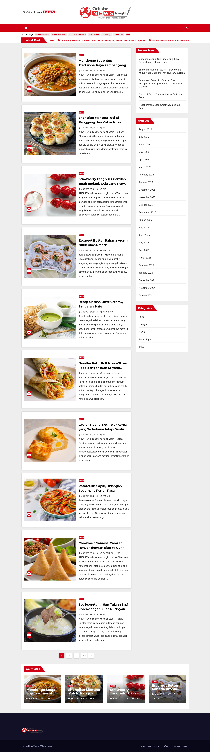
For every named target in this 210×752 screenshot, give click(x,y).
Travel (142, 347)
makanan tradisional (77, 35)
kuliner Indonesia (42, 35)
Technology (145, 339)
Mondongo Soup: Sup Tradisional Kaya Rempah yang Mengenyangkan (102, 65)
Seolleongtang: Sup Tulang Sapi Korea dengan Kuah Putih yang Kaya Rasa (103, 609)
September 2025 (147, 212)
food (128, 35)
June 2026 (144, 144)
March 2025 (145, 258)
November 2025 (147, 197)
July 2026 (144, 137)
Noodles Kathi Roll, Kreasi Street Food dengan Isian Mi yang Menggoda (103, 367)
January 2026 (146, 182)
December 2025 (147, 190)
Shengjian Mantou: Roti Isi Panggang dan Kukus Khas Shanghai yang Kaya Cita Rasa (102, 122)
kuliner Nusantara (59, 35)
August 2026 (145, 129)
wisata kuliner (93, 35)
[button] (187, 28)
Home (142, 746)
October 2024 (146, 295)
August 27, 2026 (89, 71)
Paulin (106, 251)
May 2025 (144, 242)
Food (81, 55)
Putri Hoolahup (111, 373)
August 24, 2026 (89, 251)
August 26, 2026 (89, 128)
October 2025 (146, 205)
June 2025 (144, 235)
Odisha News (45, 746)
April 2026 (144, 159)
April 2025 (144, 250)
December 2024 (147, 280)
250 (84, 655)
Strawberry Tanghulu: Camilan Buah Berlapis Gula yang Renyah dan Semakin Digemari (104, 183)
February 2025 (146, 265)
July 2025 (144, 227)
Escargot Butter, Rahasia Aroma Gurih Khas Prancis (167, 689)
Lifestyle (143, 324)
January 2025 (146, 273)
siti (104, 71)
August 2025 (145, 220)
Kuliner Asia (119, 35)
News (142, 332)
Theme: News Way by (30, 746)
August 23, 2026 (89, 496)
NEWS (165, 746)
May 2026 (144, 152)
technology (106, 35)
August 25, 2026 (89, 189)
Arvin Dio (108, 312)
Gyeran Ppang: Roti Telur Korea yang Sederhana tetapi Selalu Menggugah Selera (103, 429)
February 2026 (146, 174)
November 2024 (147, 288)
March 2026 (145, 167)
